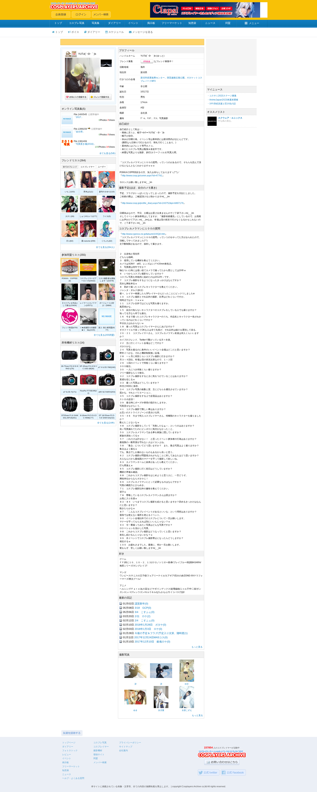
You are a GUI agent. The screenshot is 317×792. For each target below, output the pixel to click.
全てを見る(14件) (105, 423)
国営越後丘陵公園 (176, 77)
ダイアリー (114, 22)
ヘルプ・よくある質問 (73, 778)
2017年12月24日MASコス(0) (151, 637)
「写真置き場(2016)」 (85, 144)
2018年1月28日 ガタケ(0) (150, 624)
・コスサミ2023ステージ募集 (221, 95)
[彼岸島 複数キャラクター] (135, 677)
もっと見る (197, 647)
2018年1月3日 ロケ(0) (148, 628)
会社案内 (123, 750)
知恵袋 (192, 22)
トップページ (68, 742)
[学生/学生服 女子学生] (186, 707)
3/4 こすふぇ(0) (144, 612)
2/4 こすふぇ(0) (144, 620)
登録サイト (98, 754)
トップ (58, 22)
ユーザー (102, 167)
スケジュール (116, 31)
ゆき (187, 684)
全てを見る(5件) (107, 153)
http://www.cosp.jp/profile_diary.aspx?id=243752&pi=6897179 (152, 203)
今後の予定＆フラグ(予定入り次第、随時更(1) (161, 633)
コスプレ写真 (76, 22)
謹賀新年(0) (141, 603)
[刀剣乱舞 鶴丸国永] (161, 707)
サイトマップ (125, 746)
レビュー (66, 754)
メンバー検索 (100, 762)
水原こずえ (187, 710)
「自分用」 (79, 131)
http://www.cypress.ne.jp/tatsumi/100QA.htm (143, 234)
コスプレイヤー (87, 167)
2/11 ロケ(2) (142, 616)
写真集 (95, 22)
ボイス (75, 31)
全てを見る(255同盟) (104, 335)
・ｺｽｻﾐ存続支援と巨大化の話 (221, 103)
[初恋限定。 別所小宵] (186, 681)
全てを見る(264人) (105, 247)
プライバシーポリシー (130, 742)
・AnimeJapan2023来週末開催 (222, 99)
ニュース (210, 22)
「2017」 (78, 117)
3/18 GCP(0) (143, 607)
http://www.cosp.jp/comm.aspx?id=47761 (142, 175)
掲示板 (151, 22)
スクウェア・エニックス (230, 118)
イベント (133, 22)
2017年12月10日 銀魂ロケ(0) (152, 641)
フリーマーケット (172, 22)
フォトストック (70, 750)
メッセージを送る (142, 31)
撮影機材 (97, 750)
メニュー (254, 23)
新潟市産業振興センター (153, 77)
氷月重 (161, 710)
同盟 (227, 22)
